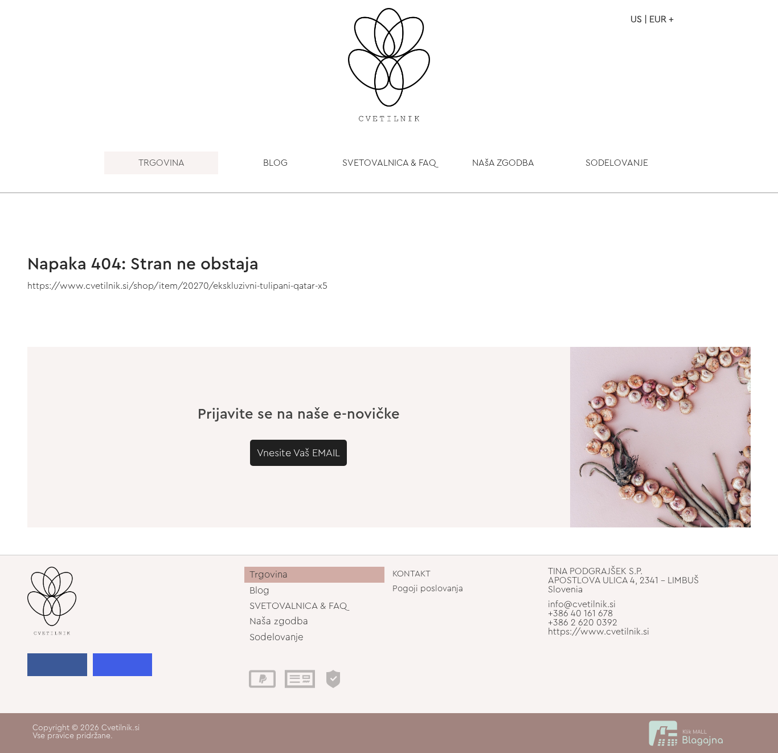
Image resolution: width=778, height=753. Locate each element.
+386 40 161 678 (580, 613)
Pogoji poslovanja (427, 588)
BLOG (275, 162)
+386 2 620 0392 (582, 622)
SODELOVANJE (616, 162)
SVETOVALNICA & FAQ (389, 162)
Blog (259, 590)
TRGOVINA (161, 162)
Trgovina (268, 574)
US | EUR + (652, 19)
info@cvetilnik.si (582, 604)
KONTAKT (411, 574)
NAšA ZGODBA (503, 162)
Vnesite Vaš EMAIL (298, 453)
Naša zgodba (278, 621)
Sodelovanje (276, 637)
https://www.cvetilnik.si (598, 631)
